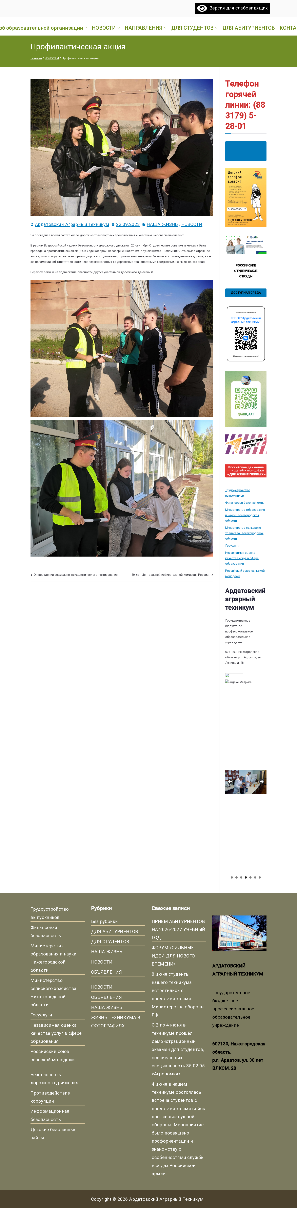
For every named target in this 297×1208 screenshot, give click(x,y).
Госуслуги (232, 545)
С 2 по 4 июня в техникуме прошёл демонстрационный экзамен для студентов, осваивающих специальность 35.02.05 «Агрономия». (178, 1049)
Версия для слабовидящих (237, 7)
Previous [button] (230, 782)
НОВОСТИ (104, 28)
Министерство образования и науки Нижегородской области (245, 515)
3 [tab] (241, 877)
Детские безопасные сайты (54, 1133)
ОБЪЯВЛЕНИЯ (106, 972)
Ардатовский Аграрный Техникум (72, 224)
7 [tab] (260, 877)
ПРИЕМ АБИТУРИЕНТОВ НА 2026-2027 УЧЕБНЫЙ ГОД (178, 929)
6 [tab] (255, 877)
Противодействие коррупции (50, 1097)
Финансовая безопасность (244, 502)
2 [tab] (236, 877)
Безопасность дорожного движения (54, 1078)
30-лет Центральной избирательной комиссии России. (171, 575)
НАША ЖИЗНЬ (162, 224)
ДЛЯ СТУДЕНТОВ (192, 28)
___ (216, 1132)
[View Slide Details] (245, 730)
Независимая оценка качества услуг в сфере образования (242, 558)
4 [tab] (246, 877)
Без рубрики (104, 921)
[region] (245, 783)
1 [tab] (232, 877)
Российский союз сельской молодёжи (245, 573)
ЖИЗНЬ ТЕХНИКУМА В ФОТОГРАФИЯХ (115, 1021)
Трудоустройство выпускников (237, 492)
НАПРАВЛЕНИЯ (143, 28)
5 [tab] (250, 877)
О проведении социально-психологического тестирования (76, 575)
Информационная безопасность (50, 1115)
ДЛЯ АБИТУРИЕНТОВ (248, 28)
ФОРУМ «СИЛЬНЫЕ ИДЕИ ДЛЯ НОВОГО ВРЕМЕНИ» (173, 956)
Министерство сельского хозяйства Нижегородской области (244, 533)
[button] (85, 28)
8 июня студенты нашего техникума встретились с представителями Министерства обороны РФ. (178, 994)
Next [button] (261, 782)
